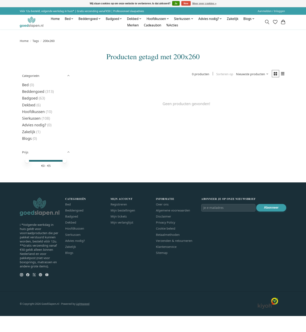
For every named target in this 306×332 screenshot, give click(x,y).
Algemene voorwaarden (173, 210)
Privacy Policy (165, 222)
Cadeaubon (152, 25)
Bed (25, 84)
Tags (35, 41)
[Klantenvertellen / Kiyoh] (267, 307)
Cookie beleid (165, 228)
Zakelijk (232, 19)
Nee (186, 3)
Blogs (27, 138)
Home (55, 19)
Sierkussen (31, 118)
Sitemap (162, 253)
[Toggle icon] (267, 22)
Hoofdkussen (33, 111)
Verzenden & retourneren (174, 241)
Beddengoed (33, 91)
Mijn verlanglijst (122, 222)
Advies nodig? (34, 124)
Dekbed (28, 104)
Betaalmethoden (168, 234)
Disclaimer (163, 216)
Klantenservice (166, 247)
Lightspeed (83, 304)
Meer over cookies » (204, 3)
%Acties (172, 25)
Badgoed (30, 98)
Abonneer (271, 207)
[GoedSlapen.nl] (31, 22)
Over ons (162, 204)
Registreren (119, 204)
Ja (175, 3)
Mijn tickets (119, 216)
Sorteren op (224, 74)
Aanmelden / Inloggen (271, 11)
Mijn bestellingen (123, 210)
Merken (133, 25)
